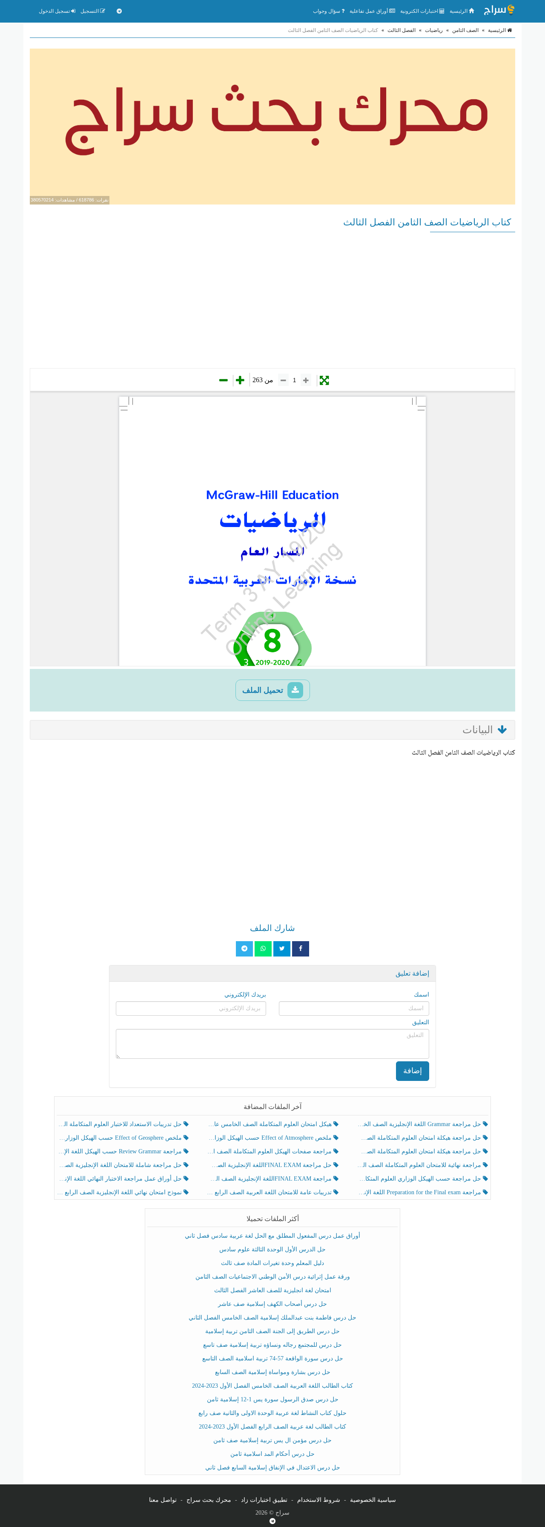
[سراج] (499, 11)
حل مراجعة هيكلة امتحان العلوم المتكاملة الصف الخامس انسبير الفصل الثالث (419, 1138)
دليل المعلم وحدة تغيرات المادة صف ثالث (272, 1263)
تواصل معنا (163, 1500)
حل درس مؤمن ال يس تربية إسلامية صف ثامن (272, 1440)
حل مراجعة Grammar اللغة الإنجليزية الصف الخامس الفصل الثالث (419, 1124)
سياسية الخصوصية (373, 1500)
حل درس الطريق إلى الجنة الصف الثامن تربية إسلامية (272, 1331)
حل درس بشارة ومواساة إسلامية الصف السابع (272, 1372)
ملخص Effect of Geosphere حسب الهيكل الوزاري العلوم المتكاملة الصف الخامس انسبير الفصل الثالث (120, 1138)
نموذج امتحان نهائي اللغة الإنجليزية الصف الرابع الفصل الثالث (120, 1192)
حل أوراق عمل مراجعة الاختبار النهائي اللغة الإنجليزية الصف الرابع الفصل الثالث (120, 1179)
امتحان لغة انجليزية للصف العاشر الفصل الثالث (272, 1290)
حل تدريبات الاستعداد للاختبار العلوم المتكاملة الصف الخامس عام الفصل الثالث (120, 1124)
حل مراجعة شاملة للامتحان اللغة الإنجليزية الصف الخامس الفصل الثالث (120, 1165)
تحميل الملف (263, 690)
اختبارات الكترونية (419, 11)
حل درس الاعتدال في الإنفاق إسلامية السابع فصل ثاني (272, 1467)
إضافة (412, 1070)
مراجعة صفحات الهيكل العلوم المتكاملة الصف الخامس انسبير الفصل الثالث (270, 1151)
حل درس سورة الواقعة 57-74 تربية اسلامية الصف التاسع (272, 1358)
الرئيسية (459, 11)
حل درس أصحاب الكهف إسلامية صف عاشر (272, 1304)
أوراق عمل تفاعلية (369, 11)
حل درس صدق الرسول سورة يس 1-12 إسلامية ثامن (272, 1399)
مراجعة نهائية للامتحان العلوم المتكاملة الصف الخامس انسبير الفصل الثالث (419, 1165)
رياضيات (434, 30)
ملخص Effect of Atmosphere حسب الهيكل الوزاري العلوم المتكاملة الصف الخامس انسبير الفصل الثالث (270, 1138)
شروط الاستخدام (318, 1500)
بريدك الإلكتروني (245, 994)
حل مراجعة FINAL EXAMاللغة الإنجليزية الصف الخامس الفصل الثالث (270, 1165)
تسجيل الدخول (55, 11)
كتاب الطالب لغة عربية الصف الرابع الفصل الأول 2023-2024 (272, 1426)
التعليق (420, 1022)
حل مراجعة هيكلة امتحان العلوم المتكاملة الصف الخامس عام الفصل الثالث (419, 1151)
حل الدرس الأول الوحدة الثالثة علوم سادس (272, 1249)
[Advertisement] (272, 300)
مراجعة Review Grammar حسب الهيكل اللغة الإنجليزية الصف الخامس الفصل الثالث (120, 1151)
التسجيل (90, 11)
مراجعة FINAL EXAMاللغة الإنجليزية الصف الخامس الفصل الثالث (270, 1179)
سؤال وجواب (327, 11)
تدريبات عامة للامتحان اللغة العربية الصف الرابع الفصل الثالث (270, 1192)
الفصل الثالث (401, 30)
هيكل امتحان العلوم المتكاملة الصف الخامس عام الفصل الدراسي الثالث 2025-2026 (270, 1124)
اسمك (421, 994)
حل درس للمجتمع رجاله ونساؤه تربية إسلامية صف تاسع (272, 1345)
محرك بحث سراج (208, 1500)
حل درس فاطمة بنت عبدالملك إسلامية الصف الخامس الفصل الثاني (272, 1317)
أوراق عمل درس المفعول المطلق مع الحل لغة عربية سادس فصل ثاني (272, 1236)
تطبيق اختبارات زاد (264, 1500)
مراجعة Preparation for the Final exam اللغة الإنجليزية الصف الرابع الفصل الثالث (419, 1192)
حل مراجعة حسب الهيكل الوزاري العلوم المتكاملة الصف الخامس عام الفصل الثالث (419, 1179)
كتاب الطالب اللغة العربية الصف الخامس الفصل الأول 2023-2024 (272, 1386)
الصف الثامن (465, 30)
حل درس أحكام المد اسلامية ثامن (272, 1454)
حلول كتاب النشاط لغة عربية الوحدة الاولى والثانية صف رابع (272, 1413)
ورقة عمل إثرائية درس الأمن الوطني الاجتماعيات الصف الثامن (272, 1276)
